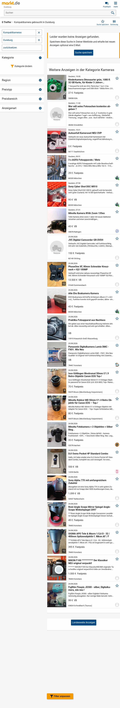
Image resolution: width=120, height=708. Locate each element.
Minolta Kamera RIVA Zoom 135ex (86, 213)
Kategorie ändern (23, 66)
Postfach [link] (107, 7)
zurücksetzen (10, 47)
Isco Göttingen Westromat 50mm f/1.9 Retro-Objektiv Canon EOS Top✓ (88, 375)
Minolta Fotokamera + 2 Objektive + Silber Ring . (90, 428)
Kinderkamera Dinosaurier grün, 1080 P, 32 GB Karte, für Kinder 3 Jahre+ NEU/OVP (89, 81)
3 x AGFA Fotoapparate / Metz (84, 159)
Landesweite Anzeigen (83, 622)
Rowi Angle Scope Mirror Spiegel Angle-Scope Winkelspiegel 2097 (89, 508)
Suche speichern (103, 25)
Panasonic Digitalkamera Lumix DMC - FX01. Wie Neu (88, 348)
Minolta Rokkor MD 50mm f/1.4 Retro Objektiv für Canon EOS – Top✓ (90, 401)
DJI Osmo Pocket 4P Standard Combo (88, 453)
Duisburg (8, 40)
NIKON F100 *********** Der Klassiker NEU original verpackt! (88, 561)
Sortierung (114, 25)
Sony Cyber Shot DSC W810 (82, 186)
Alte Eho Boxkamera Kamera (83, 293)
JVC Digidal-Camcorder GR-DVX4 (85, 239)
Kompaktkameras (12, 32)
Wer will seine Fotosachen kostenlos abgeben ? (89, 108)
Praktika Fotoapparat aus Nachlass (86, 320)
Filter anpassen (62, 696)
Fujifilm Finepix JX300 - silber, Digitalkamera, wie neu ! (89, 588)
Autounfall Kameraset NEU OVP (85, 133)
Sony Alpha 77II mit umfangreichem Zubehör (87, 481)
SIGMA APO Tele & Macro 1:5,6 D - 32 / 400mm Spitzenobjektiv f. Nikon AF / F (89, 535)
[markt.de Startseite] (11, 3)
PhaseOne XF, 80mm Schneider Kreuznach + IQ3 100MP (88, 268)
